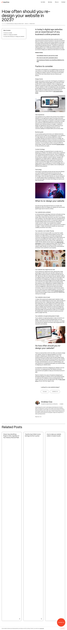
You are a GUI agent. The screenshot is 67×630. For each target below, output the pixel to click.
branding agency (60, 144)
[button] (45, 391)
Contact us (61, 622)
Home (3, 23)
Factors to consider (8, 32)
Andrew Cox (27, 23)
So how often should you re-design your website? (14, 36)
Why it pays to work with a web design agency (47, 57)
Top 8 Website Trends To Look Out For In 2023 (47, 55)
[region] (33, 628)
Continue (62, 628)
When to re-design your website (10, 34)
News (5, 23)
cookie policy (42, 628)
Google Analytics (59, 290)
